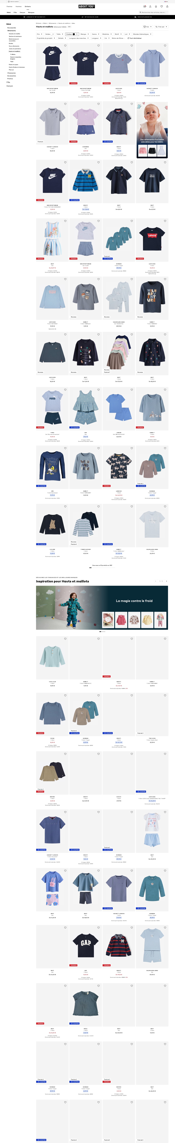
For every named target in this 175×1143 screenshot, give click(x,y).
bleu (73, 23)
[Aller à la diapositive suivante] (166, 581)
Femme (9, 6)
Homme (18, 6)
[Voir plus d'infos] (52, 95)
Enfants (28, 6)
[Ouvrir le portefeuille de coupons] (144, 6)
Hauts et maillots (64, 23)
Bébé (45, 23)
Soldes (47, 34)
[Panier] (167, 6)
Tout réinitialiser (136, 38)
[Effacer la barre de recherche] (167, 12)
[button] (147, 26)
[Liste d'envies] (161, 6)
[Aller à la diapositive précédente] (155, 581)
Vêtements (52, 23)
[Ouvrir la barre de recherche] (140, 12)
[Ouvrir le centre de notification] (156, 6)
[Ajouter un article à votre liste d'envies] (65, 45)
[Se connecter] (150, 6)
